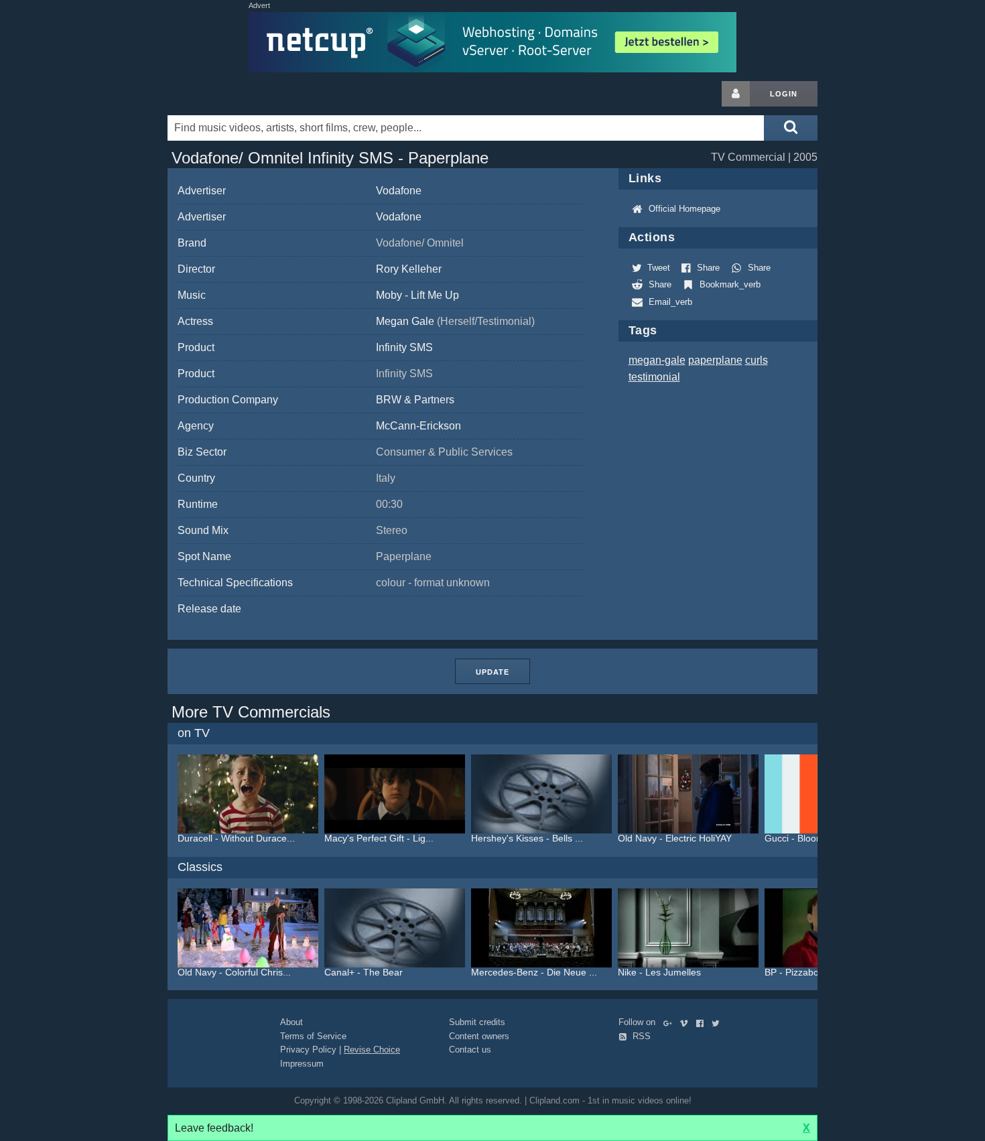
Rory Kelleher (409, 269)
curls (756, 360)
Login (783, 94)
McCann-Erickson (418, 425)
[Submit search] (790, 128)
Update (492, 672)
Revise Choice (372, 1050)
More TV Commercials (251, 712)
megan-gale (657, 360)
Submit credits (477, 1022)
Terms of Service (313, 1036)
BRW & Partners (415, 399)
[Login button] (736, 94)
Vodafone (398, 190)
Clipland (238, 94)
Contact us (470, 1050)
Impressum (302, 1064)
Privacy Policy (308, 1050)
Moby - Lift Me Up (417, 295)
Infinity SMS (404, 347)
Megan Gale (455, 321)
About (291, 1022)
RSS (640, 1036)
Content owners (479, 1036)
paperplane (715, 360)
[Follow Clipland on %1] (670, 1022)
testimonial (654, 377)
